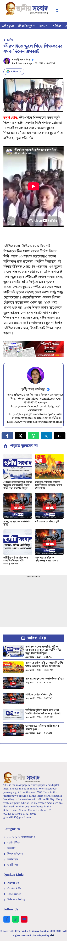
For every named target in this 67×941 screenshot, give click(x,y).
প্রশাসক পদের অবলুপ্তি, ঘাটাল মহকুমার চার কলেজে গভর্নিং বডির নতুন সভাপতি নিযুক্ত (17, 485)
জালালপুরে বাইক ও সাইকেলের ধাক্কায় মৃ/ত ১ (46, 559)
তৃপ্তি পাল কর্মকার (22, 60)
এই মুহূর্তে (8, 25)
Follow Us (16, 71)
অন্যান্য (43, 25)
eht (52, 935)
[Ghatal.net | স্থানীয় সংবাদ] (27, 8)
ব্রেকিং (10, 40)
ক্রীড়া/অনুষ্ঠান (26, 25)
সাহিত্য (56, 25)
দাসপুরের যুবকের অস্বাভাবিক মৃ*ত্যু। (16, 523)
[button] (57, 11)
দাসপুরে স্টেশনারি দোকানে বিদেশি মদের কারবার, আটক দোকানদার (48, 485)
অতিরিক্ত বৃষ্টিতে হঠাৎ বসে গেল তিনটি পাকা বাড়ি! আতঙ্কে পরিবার (15, 560)
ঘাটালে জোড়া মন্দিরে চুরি (47, 521)
